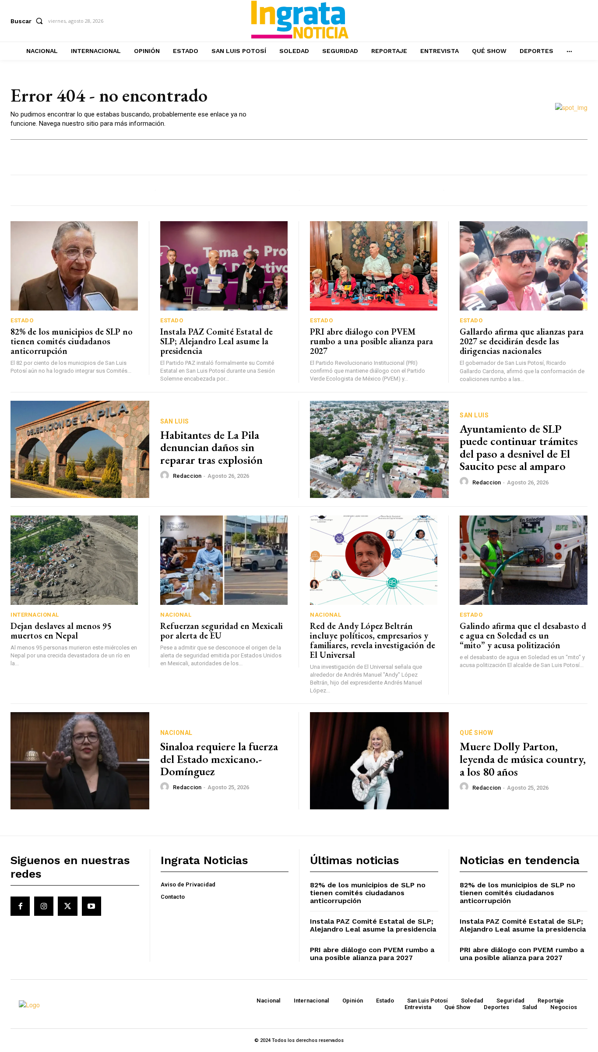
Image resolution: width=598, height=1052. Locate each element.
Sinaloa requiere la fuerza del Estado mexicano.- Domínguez (219, 759)
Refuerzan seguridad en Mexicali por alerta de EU (221, 630)
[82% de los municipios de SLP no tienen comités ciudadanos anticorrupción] (74, 266)
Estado (22, 320)
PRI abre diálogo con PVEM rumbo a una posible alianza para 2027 (371, 341)
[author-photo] (166, 475)
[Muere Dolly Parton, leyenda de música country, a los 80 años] (379, 760)
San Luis (174, 421)
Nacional (175, 615)
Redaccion (187, 476)
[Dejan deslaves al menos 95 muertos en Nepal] (74, 560)
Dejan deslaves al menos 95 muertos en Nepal (61, 630)
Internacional (35, 615)
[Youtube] (91, 906)
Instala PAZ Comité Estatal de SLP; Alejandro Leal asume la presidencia (216, 341)
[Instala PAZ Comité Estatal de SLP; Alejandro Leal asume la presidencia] (224, 266)
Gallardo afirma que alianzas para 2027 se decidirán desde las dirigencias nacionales (522, 341)
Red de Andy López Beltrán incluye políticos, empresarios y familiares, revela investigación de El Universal (372, 640)
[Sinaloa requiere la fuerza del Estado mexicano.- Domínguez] (80, 760)
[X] (67, 906)
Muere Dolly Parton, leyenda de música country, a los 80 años (523, 759)
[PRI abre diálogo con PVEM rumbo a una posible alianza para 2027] (373, 266)
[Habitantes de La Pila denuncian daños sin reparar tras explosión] (80, 449)
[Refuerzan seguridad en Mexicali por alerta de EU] (224, 560)
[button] (28, 21)
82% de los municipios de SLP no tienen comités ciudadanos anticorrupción (72, 341)
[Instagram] (43, 906)
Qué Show (476, 733)
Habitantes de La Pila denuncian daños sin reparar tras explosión (211, 447)
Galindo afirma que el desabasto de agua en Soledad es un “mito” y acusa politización (523, 635)
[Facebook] (20, 906)
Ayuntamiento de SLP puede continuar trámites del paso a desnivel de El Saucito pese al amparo (519, 447)
